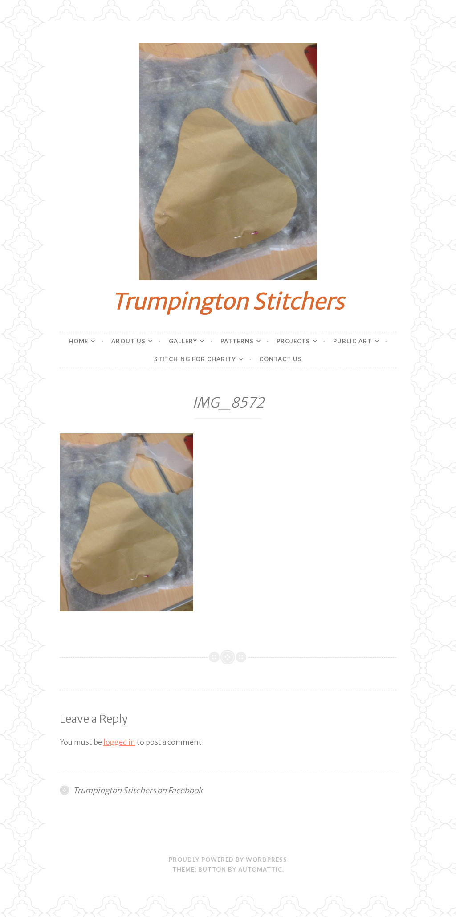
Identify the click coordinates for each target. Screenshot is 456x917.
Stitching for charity (195, 359)
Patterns (237, 341)
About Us (128, 341)
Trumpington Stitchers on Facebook (138, 790)
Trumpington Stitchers (228, 301)
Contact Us (280, 359)
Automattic (260, 869)
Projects (293, 341)
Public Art (352, 341)
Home (78, 341)
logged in (119, 742)
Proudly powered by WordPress (228, 859)
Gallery (183, 341)
